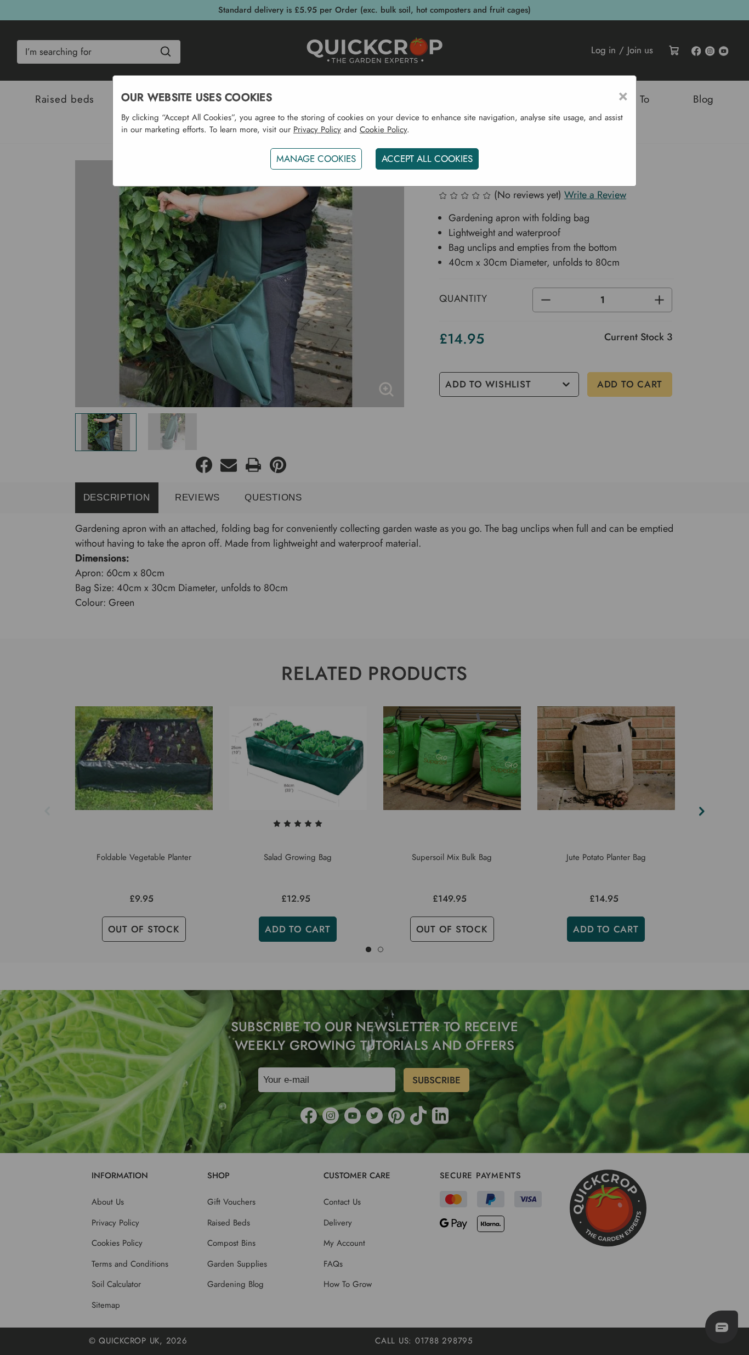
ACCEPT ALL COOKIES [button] (427, 158)
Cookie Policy (383, 129)
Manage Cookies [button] (316, 158)
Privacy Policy (317, 129)
